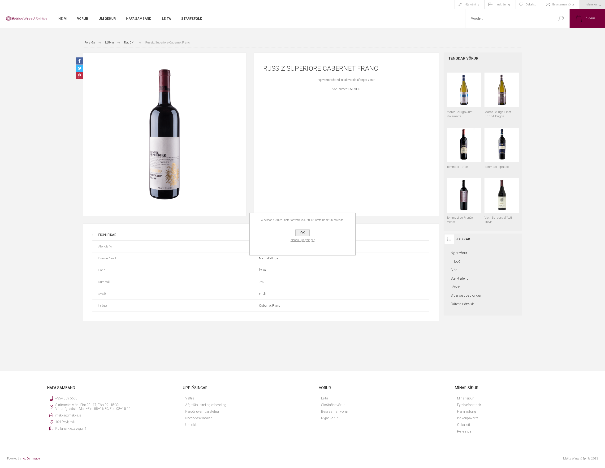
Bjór (454, 270)
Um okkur (192, 425)
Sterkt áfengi (460, 278)
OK (302, 233)
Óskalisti (463, 425)
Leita (324, 398)
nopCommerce (31, 458)
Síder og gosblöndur (466, 295)
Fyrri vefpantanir (469, 405)
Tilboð (455, 261)
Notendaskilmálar (198, 418)
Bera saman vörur (563, 4)
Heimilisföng (466, 411)
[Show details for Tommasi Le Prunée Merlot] (464, 198)
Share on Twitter (79, 68)
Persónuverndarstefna (202, 411)
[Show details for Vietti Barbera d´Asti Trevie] (501, 198)
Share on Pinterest (79, 75)
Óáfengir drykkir (462, 304)
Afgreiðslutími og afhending (205, 405)
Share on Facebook (79, 61)
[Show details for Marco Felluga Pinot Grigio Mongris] (501, 93)
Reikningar (465, 431)
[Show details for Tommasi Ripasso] (501, 146)
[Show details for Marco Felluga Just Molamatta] (464, 93)
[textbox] (509, 18)
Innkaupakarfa (468, 418)
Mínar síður (465, 398)
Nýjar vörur (459, 253)
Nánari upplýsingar (303, 240)
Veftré (189, 398)
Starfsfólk (191, 19)
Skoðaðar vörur (333, 405)
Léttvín (455, 287)
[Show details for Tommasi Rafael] (464, 146)
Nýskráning (472, 4)
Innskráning (502, 4)
